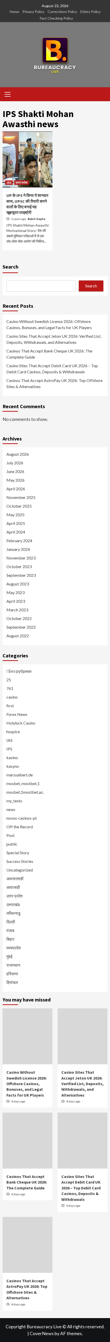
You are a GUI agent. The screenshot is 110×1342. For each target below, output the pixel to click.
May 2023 (15, 592)
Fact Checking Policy (56, 18)
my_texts (14, 800)
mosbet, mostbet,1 (23, 783)
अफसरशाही (15, 878)
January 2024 (18, 549)
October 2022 (19, 618)
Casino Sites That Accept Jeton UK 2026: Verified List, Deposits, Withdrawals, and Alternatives (53, 339)
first (10, 705)
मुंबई (9, 956)
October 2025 (19, 506)
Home (14, 11)
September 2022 (21, 627)
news (10, 809)
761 (9, 688)
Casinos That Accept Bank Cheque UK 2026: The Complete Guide (49, 353)
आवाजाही (13, 887)
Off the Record (19, 826)
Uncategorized (19, 869)
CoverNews (42, 1333)
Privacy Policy (33, 11)
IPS (9, 748)
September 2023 (21, 575)
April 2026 (15, 488)
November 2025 (21, 497)
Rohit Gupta (36, 219)
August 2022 (17, 635)
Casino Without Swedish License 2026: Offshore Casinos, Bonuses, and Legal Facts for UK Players (49, 324)
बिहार (10, 939)
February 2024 (19, 540)
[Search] (101, 95)
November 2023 (21, 557)
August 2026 (17, 454)
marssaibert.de (19, 774)
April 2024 (15, 531)
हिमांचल (12, 982)
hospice (13, 731)
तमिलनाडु (13, 913)
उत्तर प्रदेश (22, 182)
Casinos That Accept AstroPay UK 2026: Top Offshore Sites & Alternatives (54, 383)
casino (12, 697)
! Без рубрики (18, 671)
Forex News (16, 714)
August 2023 (17, 583)
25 (8, 679)
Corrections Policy (62, 11)
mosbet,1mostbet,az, (25, 792)
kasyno (12, 766)
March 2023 (17, 609)
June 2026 (15, 471)
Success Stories (19, 861)
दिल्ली (10, 921)
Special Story (17, 852)
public (11, 844)
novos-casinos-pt (21, 818)
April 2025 (15, 523)
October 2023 (19, 566)
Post (10, 835)
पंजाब (10, 930)
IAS (9, 182)
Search (10, 266)
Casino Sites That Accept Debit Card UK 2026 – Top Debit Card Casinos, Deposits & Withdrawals (52, 368)
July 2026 (14, 462)
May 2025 (15, 514)
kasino (12, 757)
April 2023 (15, 601)
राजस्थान (13, 965)
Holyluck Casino (20, 722)
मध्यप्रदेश (13, 947)
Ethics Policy (90, 11)
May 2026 (15, 480)
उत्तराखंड (13, 904)
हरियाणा (12, 973)
